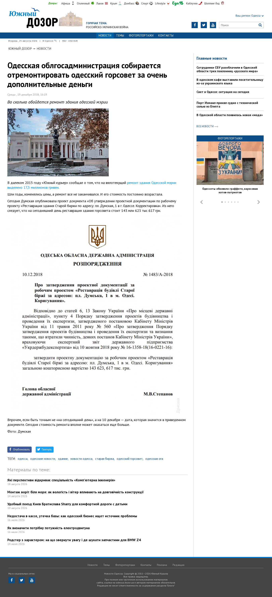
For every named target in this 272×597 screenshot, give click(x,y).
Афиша (65, 3)
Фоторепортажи (141, 35)
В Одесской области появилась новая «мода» (230, 115)
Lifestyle (160, 3)
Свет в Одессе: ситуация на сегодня (223, 92)
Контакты (165, 35)
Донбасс (129, 3)
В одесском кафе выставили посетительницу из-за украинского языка (230, 81)
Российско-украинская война (107, 27)
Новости (44, 48)
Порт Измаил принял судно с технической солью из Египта (227, 104)
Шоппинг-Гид (212, 3)
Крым (113, 3)
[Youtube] (213, 25)
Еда (177, 3)
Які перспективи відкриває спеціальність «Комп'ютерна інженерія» (61, 480)
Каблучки (192, 3)
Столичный (83, 3)
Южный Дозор (20, 48)
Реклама (162, 565)
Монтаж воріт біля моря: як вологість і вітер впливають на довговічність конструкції (75, 492)
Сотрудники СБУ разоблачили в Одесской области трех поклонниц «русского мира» (227, 69)
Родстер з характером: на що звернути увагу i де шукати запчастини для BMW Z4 (74, 540)
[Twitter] (204, 25)
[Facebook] (195, 25)
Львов (100, 3)
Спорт (144, 3)
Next (259, 202)
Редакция (178, 565)
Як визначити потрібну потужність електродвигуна (48, 528)
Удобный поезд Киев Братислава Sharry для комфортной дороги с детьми (67, 504)
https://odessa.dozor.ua (45, 18)
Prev (202, 202)
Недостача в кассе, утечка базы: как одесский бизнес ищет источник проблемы (72, 516)
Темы (120, 35)
